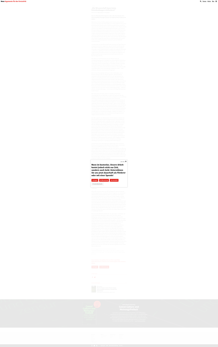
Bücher (209, 1)
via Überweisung (104, 180)
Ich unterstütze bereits (97, 184)
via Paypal (94, 180)
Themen (204, 1)
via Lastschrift (114, 180)
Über (213, 1)
